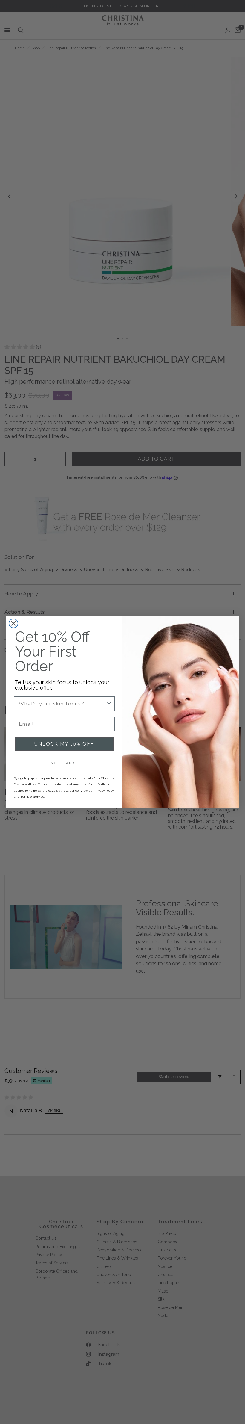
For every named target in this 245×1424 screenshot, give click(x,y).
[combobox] (62, 704)
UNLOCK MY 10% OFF (64, 744)
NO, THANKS (64, 763)
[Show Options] (109, 704)
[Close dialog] (13, 623)
